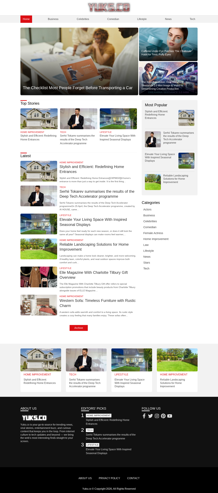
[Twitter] (150, 416)
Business (53, 19)
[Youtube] (169, 416)
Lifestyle (142, 19)
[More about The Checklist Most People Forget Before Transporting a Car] (79, 61)
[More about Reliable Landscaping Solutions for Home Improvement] (38, 249)
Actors (147, 209)
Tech (192, 19)
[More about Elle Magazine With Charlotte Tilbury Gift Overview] (38, 277)
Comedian (113, 19)
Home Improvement (156, 239)
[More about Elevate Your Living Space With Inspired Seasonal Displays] (118, 119)
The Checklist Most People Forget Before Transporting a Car (78, 87)
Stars (146, 262)
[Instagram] (156, 416)
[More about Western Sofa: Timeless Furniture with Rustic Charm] (38, 305)
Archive (78, 328)
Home (26, 19)
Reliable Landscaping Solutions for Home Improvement (175, 179)
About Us (85, 478)
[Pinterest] (163, 416)
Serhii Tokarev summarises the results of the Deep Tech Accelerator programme (77, 139)
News (168, 19)
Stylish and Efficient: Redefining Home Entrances (156, 115)
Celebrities (83, 19)
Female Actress (153, 233)
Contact (133, 478)
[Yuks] (109, 7)
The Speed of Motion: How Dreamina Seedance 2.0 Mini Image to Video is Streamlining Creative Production (162, 85)
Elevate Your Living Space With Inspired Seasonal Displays (160, 157)
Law (146, 244)
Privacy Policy (109, 478)
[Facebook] (144, 416)
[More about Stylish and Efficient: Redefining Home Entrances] (39, 119)
